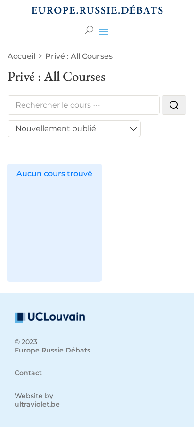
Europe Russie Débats (52, 350)
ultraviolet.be (37, 404)
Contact (28, 372)
